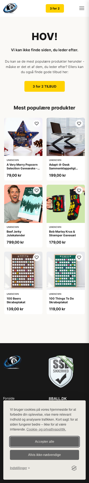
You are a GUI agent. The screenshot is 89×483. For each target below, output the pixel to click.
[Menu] (82, 8)
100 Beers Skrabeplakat (16, 300)
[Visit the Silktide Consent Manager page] (74, 468)
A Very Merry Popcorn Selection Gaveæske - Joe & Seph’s (22, 168)
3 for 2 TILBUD (45, 86)
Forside (8, 398)
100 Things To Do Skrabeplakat (61, 300)
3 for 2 (55, 8)
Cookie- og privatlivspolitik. (46, 429)
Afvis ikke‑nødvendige (44, 455)
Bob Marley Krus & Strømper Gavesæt (62, 233)
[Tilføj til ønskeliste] (36, 123)
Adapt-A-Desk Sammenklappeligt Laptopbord (62, 168)
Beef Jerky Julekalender (16, 233)
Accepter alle (44, 441)
